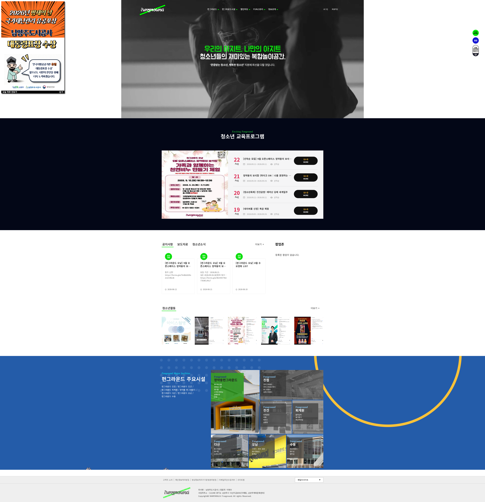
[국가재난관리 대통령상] (32, 46)
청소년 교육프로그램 (242, 134)
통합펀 (475, 40)
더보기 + (259, 244)
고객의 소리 (168, 479)
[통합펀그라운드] (152, 10)
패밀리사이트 (303, 479)
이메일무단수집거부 (227, 479)
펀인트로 (475, 33)
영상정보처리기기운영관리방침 (204, 479)
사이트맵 (241, 479)
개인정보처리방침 (182, 479)
